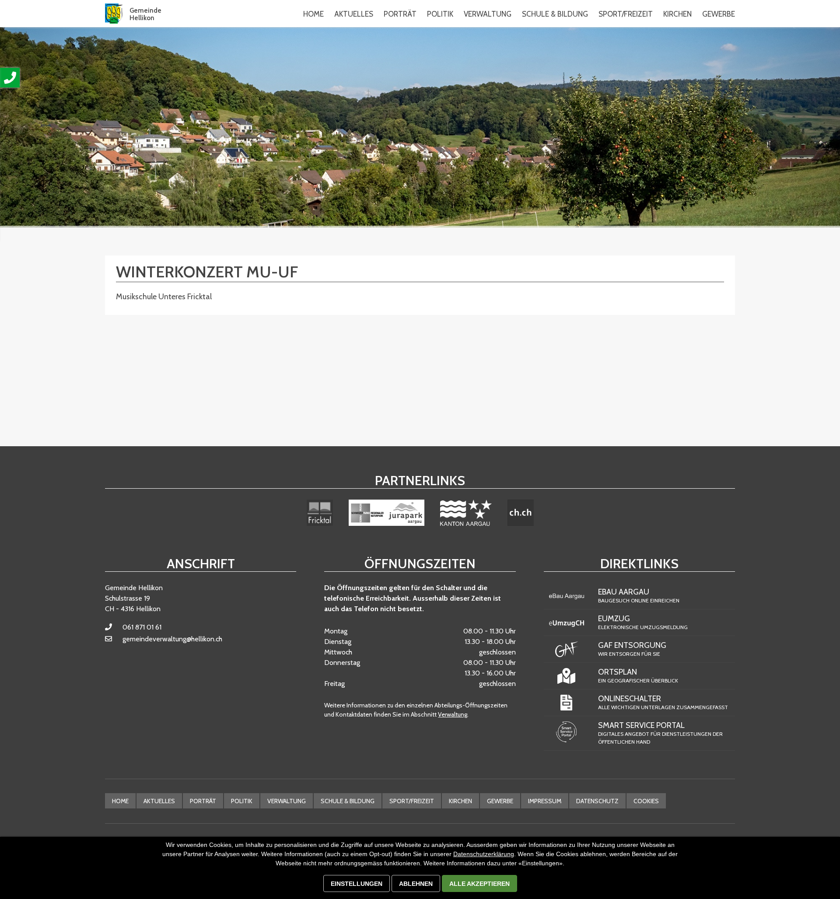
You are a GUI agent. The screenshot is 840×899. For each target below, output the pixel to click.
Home (313, 14)
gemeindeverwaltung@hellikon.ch (172, 639)
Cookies (646, 801)
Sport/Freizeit (411, 801)
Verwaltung (452, 714)
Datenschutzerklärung (483, 853)
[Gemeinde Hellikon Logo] (113, 13)
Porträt (203, 801)
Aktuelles (159, 801)
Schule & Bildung (347, 801)
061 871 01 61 (141, 627)
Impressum (544, 801)
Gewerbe (500, 801)
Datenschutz (597, 801)
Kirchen (460, 801)
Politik (241, 801)
